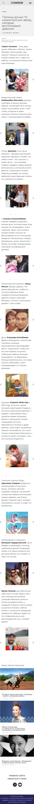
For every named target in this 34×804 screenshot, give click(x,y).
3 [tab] (9, 91)
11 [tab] (30, 91)
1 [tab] (4, 91)
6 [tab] (17, 91)
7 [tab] (19, 91)
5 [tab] (14, 91)
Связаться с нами (17, 779)
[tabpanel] (17, 80)
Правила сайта (17, 776)
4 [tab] (12, 91)
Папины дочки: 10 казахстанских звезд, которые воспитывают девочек (14, 40)
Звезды (4, 11)
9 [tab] (25, 91)
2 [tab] (6, 91)
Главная (3, 38)
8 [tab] (22, 91)
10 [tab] (27, 91)
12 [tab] (17, 93)
